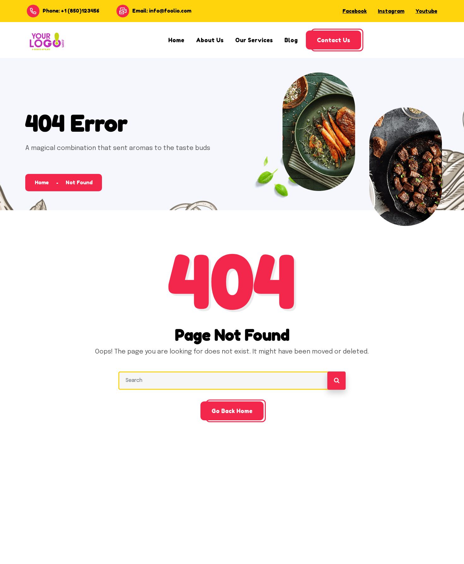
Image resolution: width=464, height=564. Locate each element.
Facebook (354, 11)
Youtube (426, 11)
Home (42, 182)
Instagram (391, 11)
